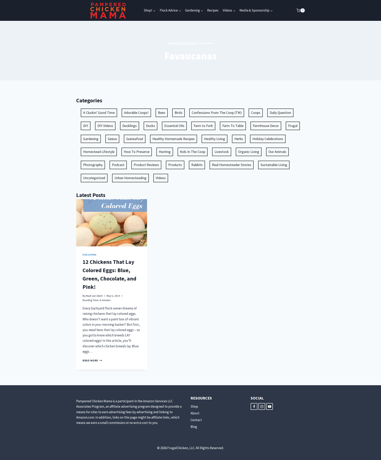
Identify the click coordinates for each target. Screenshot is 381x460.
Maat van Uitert (94, 296)
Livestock (222, 151)
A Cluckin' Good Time (99, 112)
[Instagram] (261, 406)
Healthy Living (214, 138)
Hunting (165, 151)
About (194, 413)
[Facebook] (254, 406)
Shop (194, 406)
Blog (193, 426)
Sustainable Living (274, 164)
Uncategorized (94, 178)
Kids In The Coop (192, 151)
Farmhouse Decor (266, 125)
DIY (85, 125)
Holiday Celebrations (267, 138)
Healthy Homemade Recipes (173, 138)
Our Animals (277, 151)
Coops (255, 112)
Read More (92, 360)
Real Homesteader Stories (231, 164)
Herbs (238, 138)
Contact (196, 420)
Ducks (150, 125)
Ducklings (129, 125)
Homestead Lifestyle (98, 151)
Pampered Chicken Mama (182, 43)
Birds (178, 112)
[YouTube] (269, 406)
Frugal (292, 125)
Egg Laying (89, 254)
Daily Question (280, 112)
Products (175, 164)
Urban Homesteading (130, 178)
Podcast (118, 164)
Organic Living (248, 151)
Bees (161, 112)
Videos (161, 178)
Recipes (212, 10)
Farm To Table (232, 125)
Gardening (90, 138)
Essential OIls (174, 125)
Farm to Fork (203, 125)
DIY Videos (105, 125)
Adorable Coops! (136, 112)
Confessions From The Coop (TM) (217, 112)
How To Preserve (136, 151)
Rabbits (197, 164)
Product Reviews (146, 164)
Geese (112, 138)
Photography (93, 164)
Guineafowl (134, 138)
